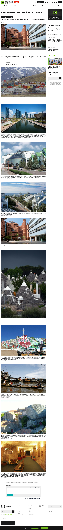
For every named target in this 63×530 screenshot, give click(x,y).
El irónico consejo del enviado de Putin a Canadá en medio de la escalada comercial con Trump (54, 35)
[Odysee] (53, 510)
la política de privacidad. (55, 80)
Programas (24, 5)
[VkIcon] (45, 2)
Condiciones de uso (31, 514)
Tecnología (24, 482)
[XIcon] (49, 2)
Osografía (52, 55)
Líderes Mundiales (20, 514)
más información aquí (35, 528)
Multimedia (44, 5)
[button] (55, 12)
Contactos (29, 508)
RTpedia (19, 513)
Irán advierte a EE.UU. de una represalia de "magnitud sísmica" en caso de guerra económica (55, 40)
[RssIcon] (49, 511)
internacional (30, 482)
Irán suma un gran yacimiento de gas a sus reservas (55, 50)
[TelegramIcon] (51, 2)
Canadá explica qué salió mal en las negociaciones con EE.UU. (54, 45)
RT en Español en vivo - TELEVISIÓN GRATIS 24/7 (54, 18)
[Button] (35, 2)
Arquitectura (18, 482)
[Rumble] (47, 2)
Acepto (54, 80)
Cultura (8, 482)
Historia (12, 482)
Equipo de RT (56, 5)
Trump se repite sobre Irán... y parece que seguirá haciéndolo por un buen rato (54, 67)
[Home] (2, 2)
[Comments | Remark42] (23, 493)
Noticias (5, 5)
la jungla (22, 55)
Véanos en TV (40, 2)
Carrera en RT (30, 513)
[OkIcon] (54, 2)
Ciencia (36, 482)
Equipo (29, 510)
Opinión (34, 5)
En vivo (16, 2)
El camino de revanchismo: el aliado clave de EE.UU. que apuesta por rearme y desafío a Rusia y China (54, 29)
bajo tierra (5, 55)
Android (40, 507)
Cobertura (29, 511)
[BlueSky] (53, 2)
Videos (19, 510)
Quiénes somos (30, 507)
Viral (15, 5)
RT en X (7, 523)
